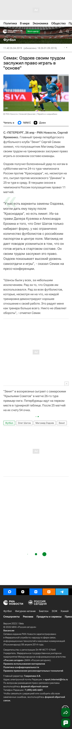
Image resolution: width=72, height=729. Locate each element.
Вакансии (8, 630)
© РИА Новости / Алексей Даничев (19, 114)
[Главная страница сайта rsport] (20, 31)
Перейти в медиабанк (47, 114)
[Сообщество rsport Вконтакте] (35, 591)
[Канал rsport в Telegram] (62, 591)
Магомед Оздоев (44, 423)
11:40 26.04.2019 (12, 48)
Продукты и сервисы (49, 616)
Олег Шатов (24, 423)
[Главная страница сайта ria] (4, 31)
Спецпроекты (11, 616)
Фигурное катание (25, 611)
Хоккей (64, 611)
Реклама (28, 616)
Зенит (62, 423)
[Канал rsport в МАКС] (9, 591)
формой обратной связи (34, 686)
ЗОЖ (54, 611)
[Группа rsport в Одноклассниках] (49, 591)
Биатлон (43, 611)
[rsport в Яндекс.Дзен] (22, 591)
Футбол (9, 423)
